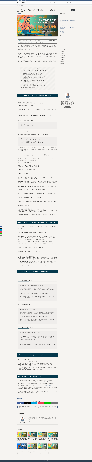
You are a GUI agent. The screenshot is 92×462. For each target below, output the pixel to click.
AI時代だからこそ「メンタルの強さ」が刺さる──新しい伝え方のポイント (36, 76)
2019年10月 (63, 59)
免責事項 (24, 42)
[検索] (74, 0)
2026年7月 (62, 37)
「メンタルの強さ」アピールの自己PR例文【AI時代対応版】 (33, 80)
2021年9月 (62, 45)
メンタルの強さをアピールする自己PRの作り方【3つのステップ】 (34, 70)
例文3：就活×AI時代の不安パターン (29, 84)
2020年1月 (62, 53)
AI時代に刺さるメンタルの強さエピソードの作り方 (32, 78)
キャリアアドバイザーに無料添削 (45, 385)
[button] (20, 403)
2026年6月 (62, 39)
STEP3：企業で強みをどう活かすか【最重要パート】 (32, 74)
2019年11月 (63, 57)
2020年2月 (62, 51)
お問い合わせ (67, 107)
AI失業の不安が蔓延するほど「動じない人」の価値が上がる (33, 77)
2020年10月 (63, 49)
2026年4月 (62, 43)
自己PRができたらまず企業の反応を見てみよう (31, 87)
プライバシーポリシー (32, 42)
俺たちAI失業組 (21, 2)
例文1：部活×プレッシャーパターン (29, 81)
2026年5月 (62, 41)
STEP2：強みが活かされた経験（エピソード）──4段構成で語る (34, 73)
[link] (29, 421)
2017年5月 (62, 63)
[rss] (73, 0)
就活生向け (19, 13)
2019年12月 (63, 55)
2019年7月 (62, 61)
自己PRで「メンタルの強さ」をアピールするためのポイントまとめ (34, 85)
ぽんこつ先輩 (22, 422)
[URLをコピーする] (54, 403)
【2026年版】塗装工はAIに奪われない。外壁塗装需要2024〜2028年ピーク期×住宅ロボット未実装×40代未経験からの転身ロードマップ (67, 17)
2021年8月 (62, 47)
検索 (73, 10)
